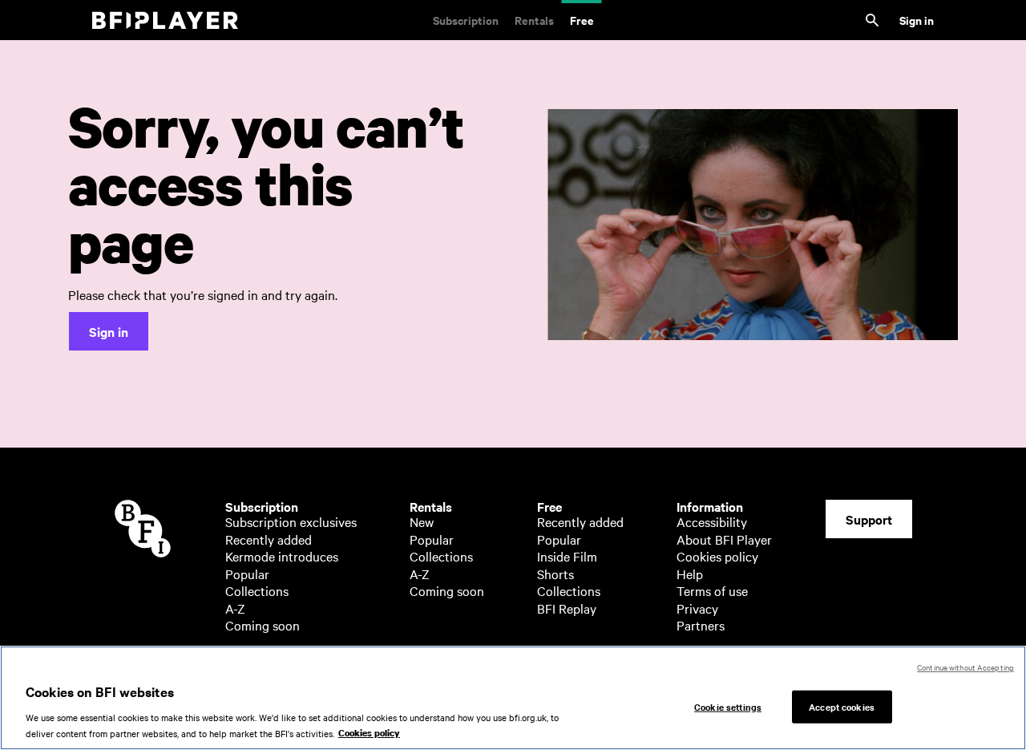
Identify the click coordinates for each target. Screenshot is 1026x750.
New (422, 521)
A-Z (235, 608)
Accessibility (712, 521)
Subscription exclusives (291, 521)
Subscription (466, 19)
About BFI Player (724, 539)
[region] (513, 698)
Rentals (534, 19)
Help (690, 573)
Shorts (555, 573)
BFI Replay (566, 608)
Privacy (697, 608)
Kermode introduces (281, 556)
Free (582, 19)
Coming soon (262, 625)
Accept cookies (842, 705)
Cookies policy (717, 556)
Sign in (916, 19)
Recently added (268, 539)
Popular (247, 573)
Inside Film (567, 556)
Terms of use (712, 590)
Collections (257, 590)
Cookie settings (727, 705)
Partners (701, 625)
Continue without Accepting (965, 667)
